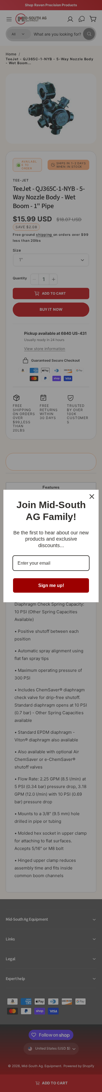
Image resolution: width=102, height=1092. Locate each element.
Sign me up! (51, 585)
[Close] (92, 496)
